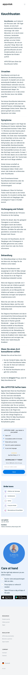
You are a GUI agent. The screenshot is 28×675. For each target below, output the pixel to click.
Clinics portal (5, 622)
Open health (5, 641)
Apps (3, 625)
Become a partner (7, 639)
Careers (4, 655)
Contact (4, 652)
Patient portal (6, 619)
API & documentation (8, 636)
